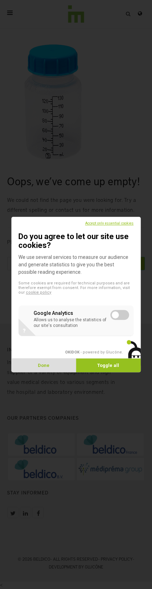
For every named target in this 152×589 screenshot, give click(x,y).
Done (43, 365)
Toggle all (108, 365)
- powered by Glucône (93, 352)
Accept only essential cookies (109, 223)
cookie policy (38, 292)
